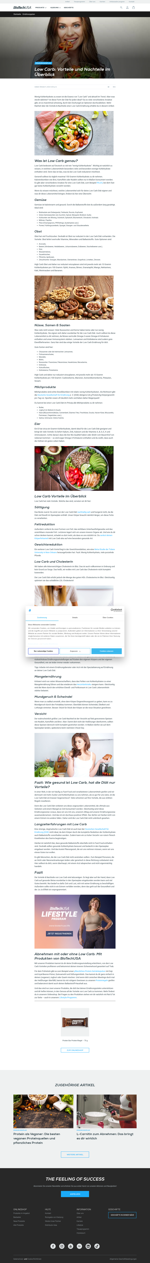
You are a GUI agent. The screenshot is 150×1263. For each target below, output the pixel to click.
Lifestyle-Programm (68, 997)
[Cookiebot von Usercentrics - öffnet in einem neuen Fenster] (112, 610)
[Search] (121, 7)
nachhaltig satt (83, 512)
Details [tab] (75, 617)
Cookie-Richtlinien (50, 644)
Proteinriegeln (102, 980)
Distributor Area (51, 1225)
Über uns (92, 2)
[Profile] (127, 7)
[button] (40, 7)
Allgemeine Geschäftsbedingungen (123, 1259)
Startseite (17, 14)
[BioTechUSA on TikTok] (97, 1246)
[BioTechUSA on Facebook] (53, 1246)
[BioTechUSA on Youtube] (70, 1246)
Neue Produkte (19, 1221)
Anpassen (74, 651)
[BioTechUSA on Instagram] (61, 1246)
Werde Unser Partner (53, 1221)
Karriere (102, 2)
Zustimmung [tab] (42, 617)
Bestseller (17, 1217)
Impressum (81, 1233)
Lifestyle (80, 1225)
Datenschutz (33, 644)
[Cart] (133, 7)
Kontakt (131, 2)
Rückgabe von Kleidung (54, 1217)
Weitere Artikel (75, 1155)
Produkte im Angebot (21, 1213)
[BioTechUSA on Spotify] (79, 1246)
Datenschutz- (18, 1259)
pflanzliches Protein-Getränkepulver (89, 971)
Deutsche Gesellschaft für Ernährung (54, 395)
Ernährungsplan (29, 14)
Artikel (67, 2)
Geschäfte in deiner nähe (122, 1215)
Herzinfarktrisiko (84, 684)
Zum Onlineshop (75, 1050)
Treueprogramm (79, 2)
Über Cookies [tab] (108, 617)
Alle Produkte (18, 1225)
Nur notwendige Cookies (43, 651)
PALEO (100, 183)
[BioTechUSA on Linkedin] (88, 1246)
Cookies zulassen (106, 651)
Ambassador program (117, 2)
